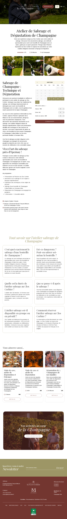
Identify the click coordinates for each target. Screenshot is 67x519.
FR (61, 6)
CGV (21, 505)
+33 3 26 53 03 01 (7, 492)
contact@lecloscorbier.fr (8, 494)
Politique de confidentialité (35, 505)
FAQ (6, 505)
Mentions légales (13, 505)
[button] (5, 6)
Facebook (56, 485)
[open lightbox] (13, 66)
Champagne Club (58, 494)
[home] (25, 6)
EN (63, 6)
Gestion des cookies (50, 505)
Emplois (60, 505)
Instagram (56, 484)
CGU (25, 505)
